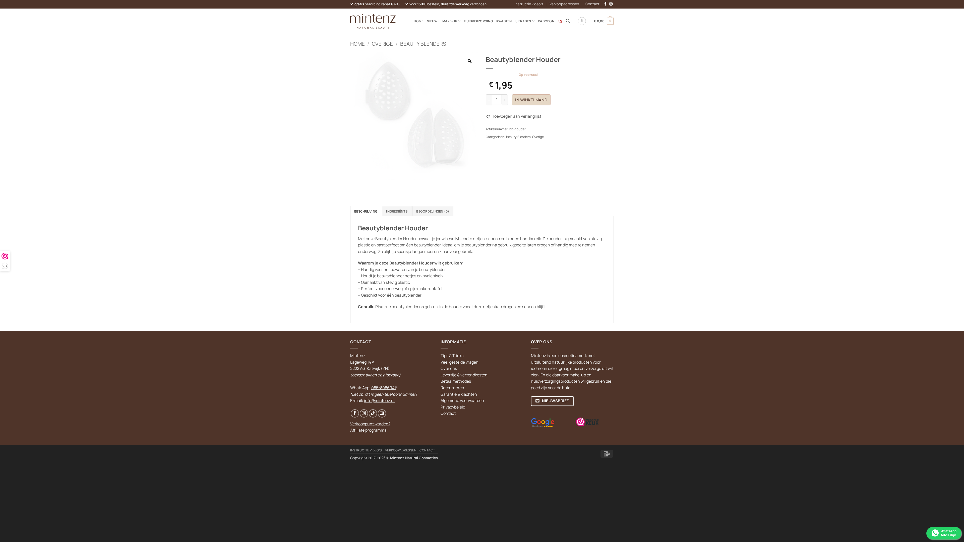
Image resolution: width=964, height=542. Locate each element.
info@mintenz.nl (379, 400)
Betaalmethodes (456, 381)
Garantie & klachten (459, 394)
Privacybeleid (453, 407)
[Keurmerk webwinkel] (587, 422)
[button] (568, 21)
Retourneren (452, 387)
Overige (382, 43)
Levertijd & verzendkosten (464, 375)
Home (418, 21)
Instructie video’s (529, 4)
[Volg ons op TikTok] (373, 413)
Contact (592, 4)
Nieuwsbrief (555, 400)
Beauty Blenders (423, 43)
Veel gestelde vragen (459, 362)
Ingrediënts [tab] (396, 211)
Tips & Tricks (452, 355)
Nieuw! (433, 21)
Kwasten (504, 21)
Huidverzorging (478, 21)
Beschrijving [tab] (365, 211)
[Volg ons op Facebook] (605, 4)
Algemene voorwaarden (462, 400)
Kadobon (546, 21)
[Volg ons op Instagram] (611, 4)
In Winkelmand (531, 100)
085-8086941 (383, 387)
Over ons (449, 368)
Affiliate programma (368, 430)
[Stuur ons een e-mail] (382, 413)
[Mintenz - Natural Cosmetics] (373, 21)
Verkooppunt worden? (370, 424)
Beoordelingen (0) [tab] (432, 211)
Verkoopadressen (564, 4)
